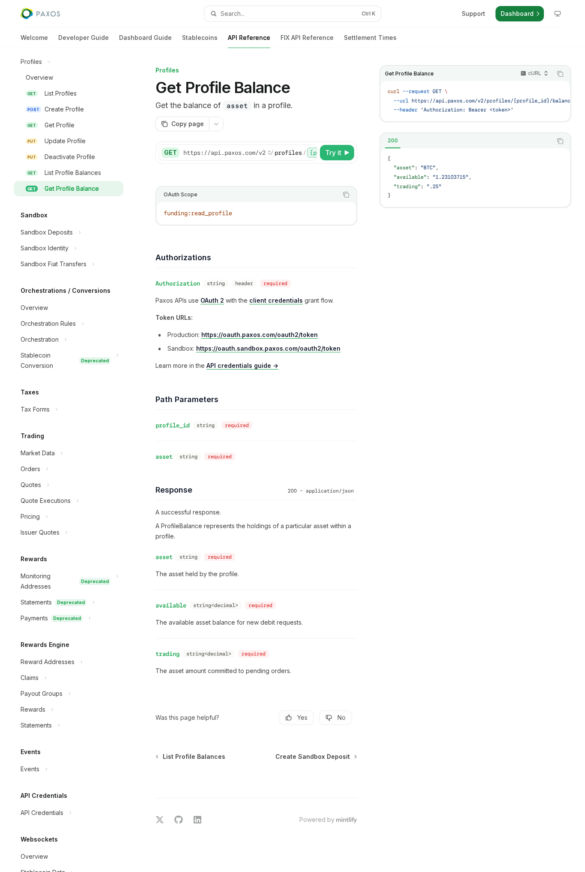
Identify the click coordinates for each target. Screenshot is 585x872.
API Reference (249, 37)
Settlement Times (370, 37)
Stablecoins (200, 37)
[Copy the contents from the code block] (560, 73)
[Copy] (309, 152)
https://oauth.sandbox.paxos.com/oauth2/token (268, 348)
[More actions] (216, 124)
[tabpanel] (475, 177)
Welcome (34, 37)
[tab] (392, 140)
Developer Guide (83, 37)
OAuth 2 (212, 300)
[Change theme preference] (557, 14)
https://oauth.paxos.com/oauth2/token (259, 334)
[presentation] (75, 460)
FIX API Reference (307, 37)
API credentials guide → (242, 365)
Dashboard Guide (145, 37)
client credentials (276, 300)
